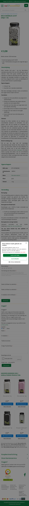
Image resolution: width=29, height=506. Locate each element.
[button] (14, 262)
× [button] (26, 243)
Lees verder (22, 252)
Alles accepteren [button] (15, 255)
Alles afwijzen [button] (15, 258)
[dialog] (14, 253)
